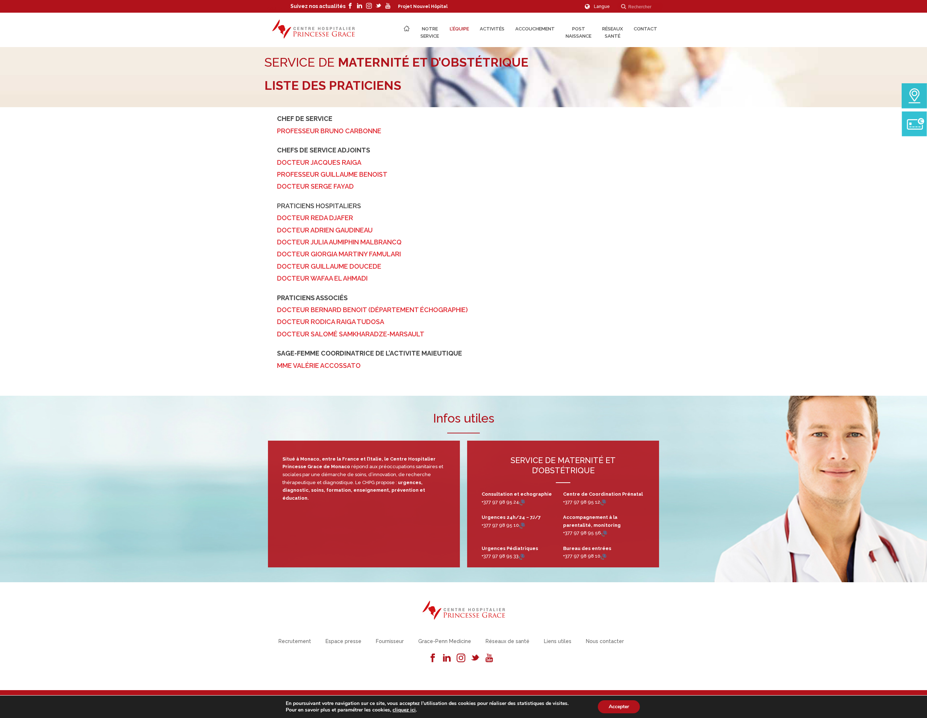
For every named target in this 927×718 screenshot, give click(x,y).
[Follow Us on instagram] (461, 658)
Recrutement (294, 641)
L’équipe (459, 29)
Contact (645, 29)
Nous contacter (605, 641)
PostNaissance (578, 32)
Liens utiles (557, 641)
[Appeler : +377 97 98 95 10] (522, 525)
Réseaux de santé (507, 641)
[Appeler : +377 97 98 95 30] (603, 502)
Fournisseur (390, 641)
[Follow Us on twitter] (475, 658)
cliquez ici (404, 710)
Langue (602, 6)
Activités (492, 29)
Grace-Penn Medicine (444, 641)
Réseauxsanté (612, 32)
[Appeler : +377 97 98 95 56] (604, 533)
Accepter (619, 706)
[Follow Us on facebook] (432, 658)
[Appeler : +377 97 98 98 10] (603, 556)
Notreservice (429, 32)
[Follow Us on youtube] (489, 658)
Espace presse (343, 641)
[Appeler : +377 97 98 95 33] (521, 556)
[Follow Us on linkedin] (446, 658)
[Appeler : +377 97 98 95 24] (522, 502)
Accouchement (535, 29)
